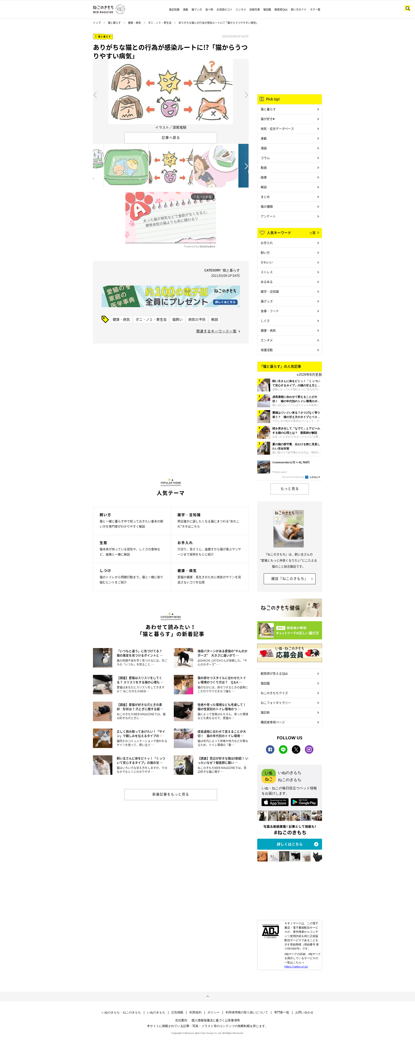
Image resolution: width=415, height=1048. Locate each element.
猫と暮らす (114, 23)
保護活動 (267, 350)
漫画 (264, 148)
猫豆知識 (174, 9)
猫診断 (265, 712)
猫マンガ (197, 9)
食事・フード (270, 311)
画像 (264, 177)
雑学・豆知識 (270, 291)
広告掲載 (177, 1012)
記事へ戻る (171, 137)
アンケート (268, 216)
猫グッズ (267, 301)
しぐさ (265, 320)
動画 (264, 167)
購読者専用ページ (273, 722)
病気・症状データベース (277, 128)
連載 (185, 9)
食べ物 (209, 9)
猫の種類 (267, 206)
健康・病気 (134, 23)
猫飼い (177, 319)
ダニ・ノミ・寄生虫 (159, 23)
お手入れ (267, 243)
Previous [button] (95, 94)
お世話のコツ (224, 9)
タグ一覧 (315, 9)
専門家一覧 (281, 1012)
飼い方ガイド (298, 9)
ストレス (267, 272)
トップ (97, 23)
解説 (214, 319)
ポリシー (214, 1012)
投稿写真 (254, 9)
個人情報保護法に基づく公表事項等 (216, 1020)
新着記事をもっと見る (170, 794)
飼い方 (265, 252)
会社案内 (181, 1020)
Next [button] (247, 94)
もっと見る (290, 488)
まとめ (265, 196)
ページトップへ (207, 996)
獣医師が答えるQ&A (274, 673)
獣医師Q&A (281, 9)
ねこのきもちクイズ (274, 693)
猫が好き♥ (268, 119)
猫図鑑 (267, 9)
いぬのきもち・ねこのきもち (121, 1012)
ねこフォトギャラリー (276, 702)
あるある (267, 281)
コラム (265, 158)
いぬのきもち (156, 1012)
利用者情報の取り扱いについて (247, 1012)
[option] (171, 94)
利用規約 (195, 1012)
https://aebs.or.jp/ (296, 966)
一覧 (313, 232)
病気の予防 (197, 319)
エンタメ (241, 9)
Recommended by (293, 476)
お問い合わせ (304, 1012)
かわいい (267, 262)
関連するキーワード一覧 (216, 331)
